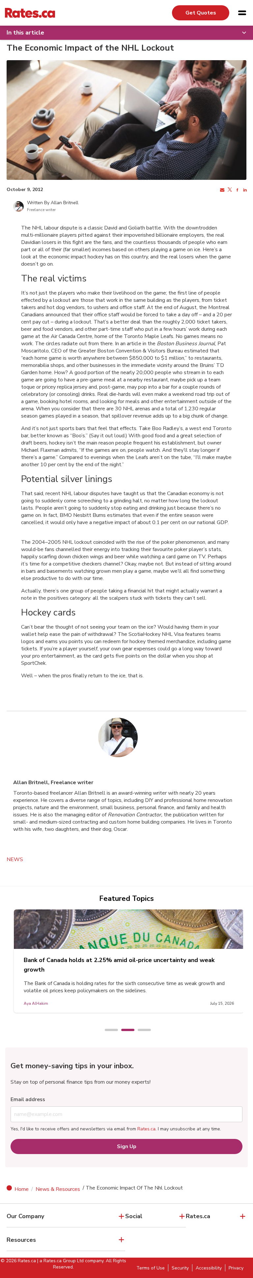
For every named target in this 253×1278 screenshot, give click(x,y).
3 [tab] (141, 1030)
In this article (25, 32)
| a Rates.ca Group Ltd (60, 1261)
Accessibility (209, 1268)
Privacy (236, 1268)
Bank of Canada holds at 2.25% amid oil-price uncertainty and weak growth (119, 965)
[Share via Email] (221, 190)
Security (180, 1268)
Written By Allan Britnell (52, 203)
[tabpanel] (129, 961)
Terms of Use (150, 1268)
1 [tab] (108, 1030)
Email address (28, 1099)
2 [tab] (124, 1030)
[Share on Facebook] (237, 190)
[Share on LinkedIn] (244, 190)
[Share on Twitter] (229, 190)
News (15, 859)
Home (21, 1189)
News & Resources (58, 1189)
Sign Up (126, 1146)
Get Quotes (200, 12)
